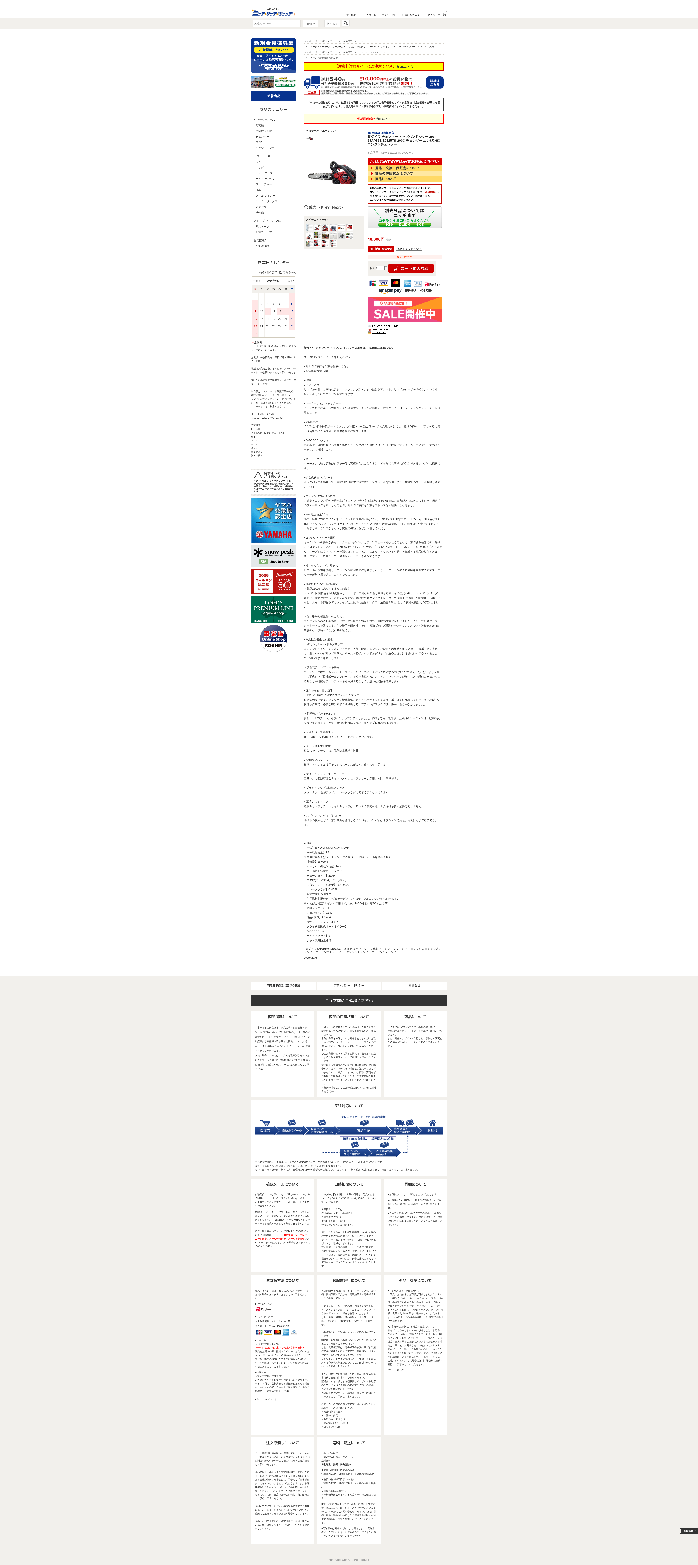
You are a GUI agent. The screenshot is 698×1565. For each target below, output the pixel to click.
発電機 (260, 125)
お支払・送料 (389, 14)
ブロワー (261, 142)
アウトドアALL (263, 156)
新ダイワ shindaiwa (391, 46)
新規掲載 (334, 57)
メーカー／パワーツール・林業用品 (336, 46)
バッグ (260, 167)
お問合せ (414, 985)
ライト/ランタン (265, 178)
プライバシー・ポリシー (349, 985)
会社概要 (351, 14)
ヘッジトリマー (265, 147)
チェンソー (262, 136)
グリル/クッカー (265, 195)
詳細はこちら (405, 66)
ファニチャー (264, 184)
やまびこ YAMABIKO (368, 46)
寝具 (258, 189)
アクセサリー (264, 206)
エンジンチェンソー (377, 52)
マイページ (434, 14)
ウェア (260, 161)
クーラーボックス (266, 201)
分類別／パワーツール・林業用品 (335, 41)
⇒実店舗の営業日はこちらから (277, 272)
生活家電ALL (261, 240)
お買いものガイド (412, 14)
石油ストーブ (264, 232)
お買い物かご (445, 13)
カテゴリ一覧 (369, 14)
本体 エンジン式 (426, 46)
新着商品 (273, 96)
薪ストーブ (262, 226)
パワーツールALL (264, 119)
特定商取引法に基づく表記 (283, 985)
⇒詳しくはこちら (397, 1369)
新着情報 (323, 57)
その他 (260, 212)
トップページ (310, 41)
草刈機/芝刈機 (264, 130)
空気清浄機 (262, 246)
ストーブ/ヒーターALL (267, 220)
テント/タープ (264, 173)
